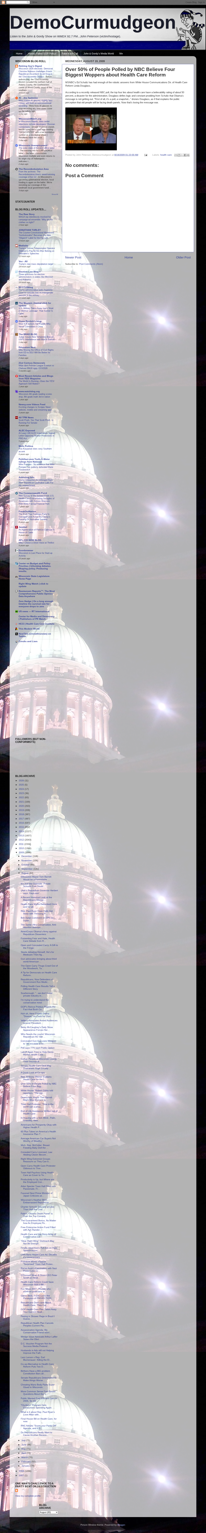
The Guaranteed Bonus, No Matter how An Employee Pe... (38, 1221)
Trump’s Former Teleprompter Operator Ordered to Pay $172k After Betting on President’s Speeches (37, 251)
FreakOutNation (27, 511)
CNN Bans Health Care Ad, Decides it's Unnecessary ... (39, 1255)
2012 (22, 840)
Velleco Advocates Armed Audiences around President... (39, 1021)
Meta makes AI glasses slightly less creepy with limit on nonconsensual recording (35, 103)
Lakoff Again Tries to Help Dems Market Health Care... (37, 1053)
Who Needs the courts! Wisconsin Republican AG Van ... (38, 1035)
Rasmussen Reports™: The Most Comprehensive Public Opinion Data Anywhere (37, 594)
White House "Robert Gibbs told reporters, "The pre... (37, 1091)
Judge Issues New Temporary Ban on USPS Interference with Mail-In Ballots (37, 338)
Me (121, 53)
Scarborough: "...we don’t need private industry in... (36, 994)
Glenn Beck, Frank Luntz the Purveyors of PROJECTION (36, 1297)
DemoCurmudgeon (93, 22)
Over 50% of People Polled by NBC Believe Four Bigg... (38, 1085)
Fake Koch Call (70, 53)
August (25, 873)
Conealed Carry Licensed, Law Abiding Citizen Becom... (36, 1153)
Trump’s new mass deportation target (36, 264)
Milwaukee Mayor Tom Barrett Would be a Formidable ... (36, 878)
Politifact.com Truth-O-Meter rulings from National (34, 460)
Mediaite (23, 245)
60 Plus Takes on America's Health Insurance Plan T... (38, 1132)
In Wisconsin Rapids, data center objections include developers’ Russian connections (37, 124)
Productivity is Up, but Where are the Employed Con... (37, 1180)
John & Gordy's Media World (99, 53)
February (26, 1461)
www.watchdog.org (29, 391)
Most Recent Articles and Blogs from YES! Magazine (36, 377)
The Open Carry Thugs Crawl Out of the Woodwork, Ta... (39, 967)
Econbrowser (26, 550)
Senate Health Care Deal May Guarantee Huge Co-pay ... (36, 1067)
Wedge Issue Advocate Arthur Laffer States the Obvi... (39, 1338)
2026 (22, 780)
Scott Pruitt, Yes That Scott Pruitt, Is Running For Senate (36, 421)
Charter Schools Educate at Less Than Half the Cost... (37, 1208)
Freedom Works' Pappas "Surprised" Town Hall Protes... (37, 1262)
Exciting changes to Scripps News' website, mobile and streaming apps (35, 408)
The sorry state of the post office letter (37, 148)
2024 (22, 789)
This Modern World (29, 629)
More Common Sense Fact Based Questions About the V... (38, 1392)
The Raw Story (27, 214)
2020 (22, 806)
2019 (22, 810)
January (25, 1466)
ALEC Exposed (27, 430)
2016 (22, 823)
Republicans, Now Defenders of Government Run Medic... (37, 980)
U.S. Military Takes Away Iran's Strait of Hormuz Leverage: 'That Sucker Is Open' (36, 311)
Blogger (121, 1525)
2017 (22, 819)
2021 (22, 802)
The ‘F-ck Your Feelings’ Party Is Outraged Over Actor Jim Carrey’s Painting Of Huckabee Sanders (34, 517)
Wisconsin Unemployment (33, 145)
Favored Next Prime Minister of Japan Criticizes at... (36, 1194)
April (24, 1453)
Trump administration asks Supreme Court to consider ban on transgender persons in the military (36, 292)
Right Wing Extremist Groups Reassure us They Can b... (36, 1160)
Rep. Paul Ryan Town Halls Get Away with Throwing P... (37, 912)
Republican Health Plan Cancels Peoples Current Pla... (37, 1324)
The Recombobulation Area (34, 169)
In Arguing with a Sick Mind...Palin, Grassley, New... (38, 1119)
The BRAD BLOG (28, 334)
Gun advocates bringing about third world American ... (39, 960)
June (24, 1445)
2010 (22, 848)
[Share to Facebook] (185, 155)
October (25, 865)
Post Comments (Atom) (91, 264)
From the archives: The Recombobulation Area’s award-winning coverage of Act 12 (37, 174)
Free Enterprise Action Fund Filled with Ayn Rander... (38, 1228)
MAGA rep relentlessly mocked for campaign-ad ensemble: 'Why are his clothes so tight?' (36, 219)
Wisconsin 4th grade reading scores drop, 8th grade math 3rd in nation (35, 395)
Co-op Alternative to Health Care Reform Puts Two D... (37, 1365)
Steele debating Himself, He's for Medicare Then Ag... (37, 953)
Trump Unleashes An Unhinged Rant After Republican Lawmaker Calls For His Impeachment (36, 482)
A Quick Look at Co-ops (33, 1072)
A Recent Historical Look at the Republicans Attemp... (36, 898)
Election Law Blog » (30, 272)
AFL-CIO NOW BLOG (30, 540)
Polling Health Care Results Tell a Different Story (38, 987)
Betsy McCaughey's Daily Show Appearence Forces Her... (37, 1028)
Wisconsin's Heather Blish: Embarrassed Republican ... (36, 1201)
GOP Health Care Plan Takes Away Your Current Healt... (38, 1310)
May (23, 1449)
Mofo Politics (26, 446)
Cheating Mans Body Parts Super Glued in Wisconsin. (38, 1385)
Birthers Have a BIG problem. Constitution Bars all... (36, 1372)
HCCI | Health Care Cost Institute (36, 624)
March (24, 1457)
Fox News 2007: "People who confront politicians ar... (36, 1290)
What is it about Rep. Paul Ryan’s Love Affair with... (38, 1413)
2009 (22, 852)
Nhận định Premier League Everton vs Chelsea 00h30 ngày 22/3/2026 (36, 366)
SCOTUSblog (26, 287)
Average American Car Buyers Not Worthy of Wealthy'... (38, 1139)
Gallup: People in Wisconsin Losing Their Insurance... (38, 1060)
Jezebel (23, 527)
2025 (22, 785)
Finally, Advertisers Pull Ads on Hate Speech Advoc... (39, 1249)
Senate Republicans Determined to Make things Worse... (38, 1379)
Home (19, 53)
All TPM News (26, 417)
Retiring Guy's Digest (30, 66)
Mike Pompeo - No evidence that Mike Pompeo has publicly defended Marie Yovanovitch (36, 467)
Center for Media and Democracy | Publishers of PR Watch (37, 617)
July (23, 1440)
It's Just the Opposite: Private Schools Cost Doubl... (36, 885)
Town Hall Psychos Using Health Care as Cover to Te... (37, 1173)
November (27, 860)
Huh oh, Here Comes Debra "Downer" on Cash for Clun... (36, 1014)
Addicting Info (26, 477)
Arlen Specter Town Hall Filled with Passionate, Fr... (38, 1187)
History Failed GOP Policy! (42, 53)
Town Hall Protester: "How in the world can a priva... (37, 1105)
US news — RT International (34, 611)
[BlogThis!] (179, 155)
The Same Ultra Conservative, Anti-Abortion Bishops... (39, 926)
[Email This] (176, 155)
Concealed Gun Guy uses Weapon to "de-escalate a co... (38, 1042)
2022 (22, 797)
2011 (21, 844)
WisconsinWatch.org (30, 119)
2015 (22, 827)
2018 (22, 814)
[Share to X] (182, 155)
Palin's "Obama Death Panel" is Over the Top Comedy (37, 1214)
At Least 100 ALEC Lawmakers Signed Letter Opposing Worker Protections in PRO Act (37, 436)
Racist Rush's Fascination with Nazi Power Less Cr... (39, 1269)
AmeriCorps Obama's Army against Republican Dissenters (38, 932)
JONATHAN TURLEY (30, 230)
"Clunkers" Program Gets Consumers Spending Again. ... (38, 1406)
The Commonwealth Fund (33, 493)
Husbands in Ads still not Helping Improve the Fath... (37, 1351)
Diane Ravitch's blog (30, 321)
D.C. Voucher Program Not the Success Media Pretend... (36, 1344)
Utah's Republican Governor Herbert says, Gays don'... (39, 891)
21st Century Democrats (32, 363)
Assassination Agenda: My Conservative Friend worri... (36, 1331)
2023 (22, 793)
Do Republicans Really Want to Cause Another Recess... (36, 1433)
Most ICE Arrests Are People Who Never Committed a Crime (34, 325)
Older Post (183, 257)
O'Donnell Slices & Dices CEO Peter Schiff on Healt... (39, 1276)
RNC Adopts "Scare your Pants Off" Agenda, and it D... (39, 1427)
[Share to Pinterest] (188, 155)
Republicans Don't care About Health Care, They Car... (36, 1303)
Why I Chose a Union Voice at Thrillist (36, 543)
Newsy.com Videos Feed (32, 404)
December (27, 856)
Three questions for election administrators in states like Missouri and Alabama (36, 277)
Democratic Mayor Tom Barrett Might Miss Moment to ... (36, 1098)
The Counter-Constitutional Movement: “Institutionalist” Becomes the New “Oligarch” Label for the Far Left (37, 235)
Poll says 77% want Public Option (38, 1048)
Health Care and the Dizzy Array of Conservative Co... (38, 1235)
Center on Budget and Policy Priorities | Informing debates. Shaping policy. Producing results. (35, 567)
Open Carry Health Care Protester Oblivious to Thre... (38, 1167)
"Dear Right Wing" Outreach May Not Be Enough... (37, 1242)
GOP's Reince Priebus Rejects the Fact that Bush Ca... (38, 1008)
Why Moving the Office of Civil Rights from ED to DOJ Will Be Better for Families (36, 352)
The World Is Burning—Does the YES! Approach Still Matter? (36, 382)
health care (166, 155)
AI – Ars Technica (28, 98)
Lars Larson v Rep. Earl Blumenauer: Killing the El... (36, 1358)
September (27, 869)
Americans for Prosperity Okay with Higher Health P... (38, 1126)
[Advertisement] (25, 668)
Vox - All (23, 261)
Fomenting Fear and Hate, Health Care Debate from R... (38, 939)
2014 (22, 831)
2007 (22, 1475)
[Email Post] (145, 155)
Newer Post (73, 257)
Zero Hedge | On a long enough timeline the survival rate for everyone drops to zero (36, 604)
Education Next (27, 347)
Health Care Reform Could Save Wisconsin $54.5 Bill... (37, 1283)
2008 (22, 1471)
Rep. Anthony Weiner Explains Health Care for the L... (36, 1078)
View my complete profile (28, 1496)
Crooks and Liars (28, 641)
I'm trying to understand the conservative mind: (35, 1001)
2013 (22, 835)
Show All (55, 194)
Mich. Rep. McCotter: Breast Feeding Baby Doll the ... (35, 1146)
